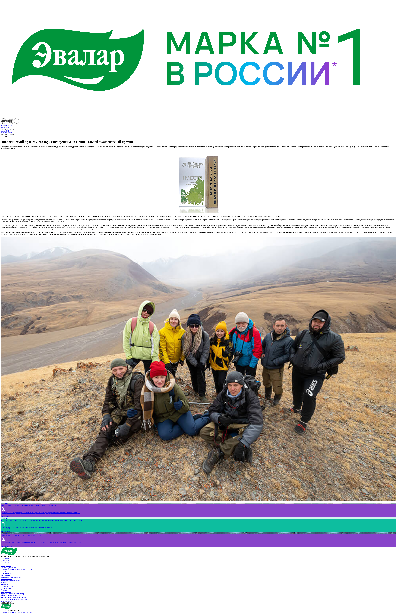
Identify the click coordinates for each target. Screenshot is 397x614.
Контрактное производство (10, 595)
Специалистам (6, 592)
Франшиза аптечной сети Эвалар (12, 594)
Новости (4, 582)
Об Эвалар (4, 571)
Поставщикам (6, 588)
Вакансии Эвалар (7, 579)
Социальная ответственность (11, 577)
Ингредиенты (6, 562)
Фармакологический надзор (10, 581)
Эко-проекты (5, 575)
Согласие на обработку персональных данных (17, 599)
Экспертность (6, 566)
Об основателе (6, 573)
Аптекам (4, 590)
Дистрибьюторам (7, 586)
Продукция (5, 558)
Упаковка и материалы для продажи (13, 597)
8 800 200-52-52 (6, 133)
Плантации (5, 564)
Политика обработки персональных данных (16, 569)
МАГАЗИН (5, 127)
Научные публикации (8, 568)
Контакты (4, 584)
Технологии (5, 560)
